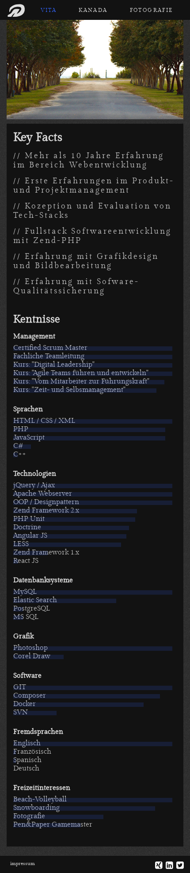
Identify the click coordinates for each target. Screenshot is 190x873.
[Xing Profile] (157, 866)
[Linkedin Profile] (167, 866)
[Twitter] (178, 866)
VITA (49, 10)
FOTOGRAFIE (151, 10)
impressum (22, 863)
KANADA (93, 10)
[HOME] (18, 11)
